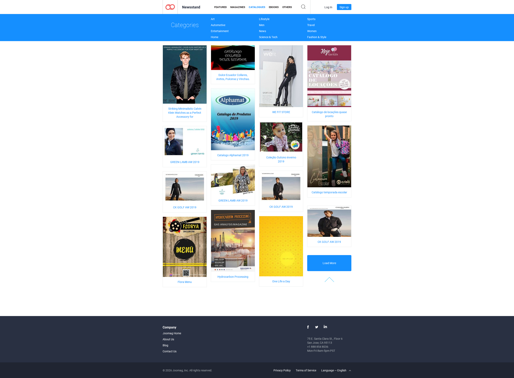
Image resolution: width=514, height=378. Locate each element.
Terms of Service (306, 370)
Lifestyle (264, 19)
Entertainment (220, 31)
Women (312, 31)
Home (214, 37)
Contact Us (169, 351)
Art (213, 19)
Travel (311, 25)
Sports (311, 19)
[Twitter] (317, 327)
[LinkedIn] (325, 327)
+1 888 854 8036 (317, 347)
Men (261, 25)
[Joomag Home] (170, 7)
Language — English (334, 370)
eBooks (274, 7)
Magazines (237, 7)
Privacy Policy (282, 370)
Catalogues (257, 7)
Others (287, 7)
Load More (329, 263)
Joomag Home (172, 333)
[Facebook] (308, 327)
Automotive (218, 25)
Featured (220, 7)
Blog (165, 345)
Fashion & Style (316, 37)
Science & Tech (268, 37)
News (262, 31)
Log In (328, 7)
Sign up (344, 7)
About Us (168, 339)
